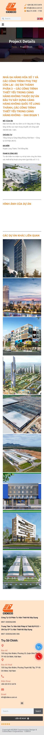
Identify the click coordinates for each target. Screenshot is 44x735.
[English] (38, 18)
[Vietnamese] (41, 18)
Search (38, 711)
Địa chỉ (4, 650)
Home (14, 47)
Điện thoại (6, 681)
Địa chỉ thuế (6, 664)
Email (3, 694)
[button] (3, 24)
